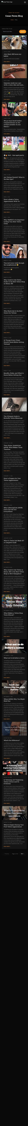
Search (22, 31)
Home (12, 19)
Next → (23, 853)
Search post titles (7, 28)
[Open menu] (24, 2)
